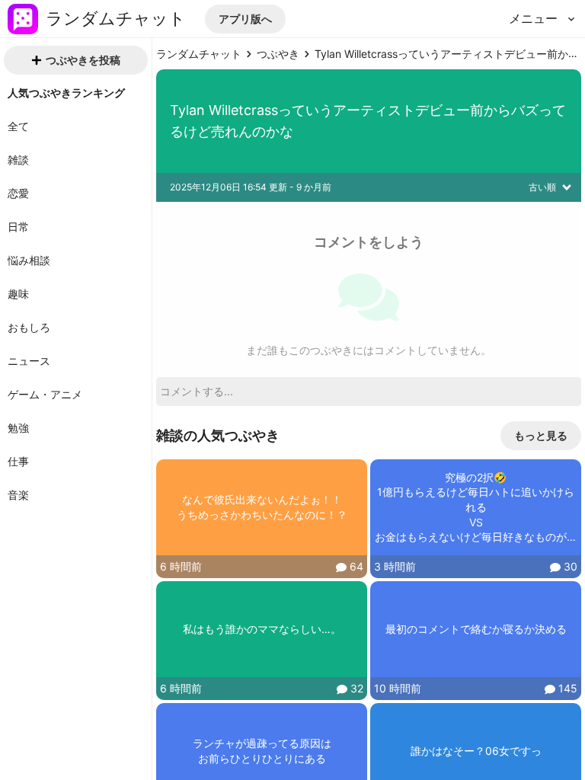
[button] (245, 19)
